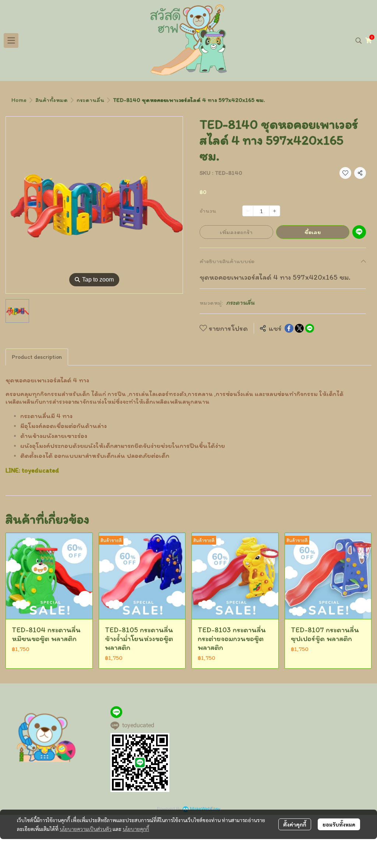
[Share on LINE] (309, 328)
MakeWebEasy (205, 809)
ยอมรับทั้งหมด (339, 824)
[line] (116, 712)
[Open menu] (11, 40)
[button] (358, 40)
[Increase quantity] (274, 211)
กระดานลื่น (90, 99)
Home (19, 99)
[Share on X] (299, 328)
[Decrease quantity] (248, 211)
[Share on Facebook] (289, 328)
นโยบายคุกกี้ (136, 828)
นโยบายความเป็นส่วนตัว (86, 828)
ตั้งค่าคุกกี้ (294, 824)
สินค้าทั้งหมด (51, 99)
